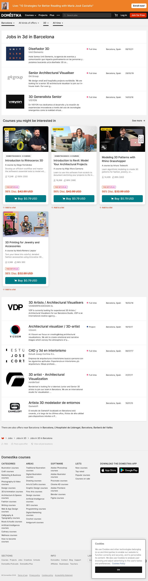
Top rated (79, 471)
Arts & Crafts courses (36, 484)
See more (138, 120)
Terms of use (22, 575)
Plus (52, 15)
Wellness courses (9, 535)
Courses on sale (82, 478)
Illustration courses (10, 468)
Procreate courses (59, 481)
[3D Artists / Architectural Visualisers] (15, 307)
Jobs (10, 438)
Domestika (55, 560)
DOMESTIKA (11, 15)
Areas (30, 463)
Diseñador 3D (39, 49)
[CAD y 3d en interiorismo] (15, 355)
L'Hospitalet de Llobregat (67, 427)
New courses (81, 468)
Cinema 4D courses (59, 484)
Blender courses (58, 494)
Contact (64, 560)
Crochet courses (33, 519)
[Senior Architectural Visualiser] (15, 78)
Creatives (28, 560)
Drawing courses (33, 481)
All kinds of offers (28, 22)
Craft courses (7, 471)
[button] (58, 15)
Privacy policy (34, 575)
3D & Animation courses (12, 491)
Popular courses (82, 475)
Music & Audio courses (11, 521)
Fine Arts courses (34, 491)
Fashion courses (8, 501)
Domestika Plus (26, 564)
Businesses (64, 564)
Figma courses (57, 498)
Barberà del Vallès (103, 427)
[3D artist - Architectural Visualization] (15, 379)
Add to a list (10, 207)
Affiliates (54, 564)
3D (45, 22)
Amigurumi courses (35, 522)
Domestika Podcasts (9, 564)
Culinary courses (8, 531)
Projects (43, 15)
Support (77, 560)
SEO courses (32, 505)
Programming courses (36, 509)
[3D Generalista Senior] (15, 102)
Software (57, 463)
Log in (124, 15)
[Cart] (116, 15)
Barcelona (7, 22)
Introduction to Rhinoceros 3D (24, 160)
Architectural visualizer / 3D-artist (54, 326)
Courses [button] (29, 15)
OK (118, 570)
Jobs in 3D (21, 438)
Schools (36, 560)
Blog (71, 560)
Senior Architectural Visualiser (51, 73)
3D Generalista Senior (45, 97)
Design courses (8, 488)
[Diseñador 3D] (15, 54)
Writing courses (8, 505)
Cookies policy (47, 575)
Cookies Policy (118, 563)
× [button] (145, 5)
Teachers (74, 564)
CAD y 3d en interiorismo (47, 350)
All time (57, 22)
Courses (4, 560)
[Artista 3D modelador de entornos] (15, 408)
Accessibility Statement (64, 575)
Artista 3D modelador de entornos (54, 403)
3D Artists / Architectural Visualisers (56, 302)
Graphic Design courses (37, 488)
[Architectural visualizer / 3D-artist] (15, 331)
